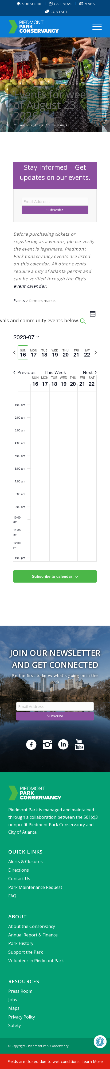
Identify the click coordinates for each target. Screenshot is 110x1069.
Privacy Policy (21, 1017)
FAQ (12, 896)
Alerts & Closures (25, 861)
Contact (58, 11)
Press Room (20, 991)
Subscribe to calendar (52, 576)
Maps (13, 1008)
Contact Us (19, 878)
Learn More (92, 1061)
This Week (55, 372)
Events (19, 300)
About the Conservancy (31, 926)
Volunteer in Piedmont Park (36, 961)
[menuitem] (30, 3)
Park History (20, 943)
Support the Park (25, 952)
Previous (26, 372)
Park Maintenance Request (35, 887)
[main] (55, 378)
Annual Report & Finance (33, 935)
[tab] (23, 352)
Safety (14, 1025)
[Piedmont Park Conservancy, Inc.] (45, 26)
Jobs (12, 1000)
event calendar (29, 286)
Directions (18, 870)
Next (88, 372)
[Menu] (94, 26)
